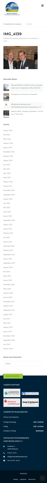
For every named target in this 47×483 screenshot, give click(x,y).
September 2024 (9, 195)
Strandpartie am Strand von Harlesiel (24, 94)
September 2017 (9, 310)
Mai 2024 (6, 207)
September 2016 (9, 340)
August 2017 (7, 314)
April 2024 (7, 212)
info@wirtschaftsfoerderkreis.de (17, 457)
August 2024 (7, 199)
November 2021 (9, 246)
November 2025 (9, 152)
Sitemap (15, 479)
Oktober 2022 (8, 233)
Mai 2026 (6, 135)
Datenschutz (31, 479)
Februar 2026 (8, 143)
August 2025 (7, 160)
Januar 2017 (7, 332)
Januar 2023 (7, 229)
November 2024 (9, 190)
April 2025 (7, 173)
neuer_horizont (20, 38)
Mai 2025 (6, 169)
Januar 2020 (7, 259)
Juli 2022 (6, 237)
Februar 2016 (8, 349)
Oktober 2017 (8, 306)
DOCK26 (24, 474)
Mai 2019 (6, 272)
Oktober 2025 (8, 156)
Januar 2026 (7, 147)
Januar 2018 (7, 297)
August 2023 (7, 225)
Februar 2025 (8, 182)
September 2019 (9, 263)
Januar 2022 (7, 242)
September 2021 (9, 254)
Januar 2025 (7, 186)
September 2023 (9, 220)
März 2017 (7, 323)
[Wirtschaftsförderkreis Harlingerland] (12, 9)
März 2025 (7, 177)
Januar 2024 (7, 216)
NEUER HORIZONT (13, 376)
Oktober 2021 (8, 250)
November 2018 (9, 284)
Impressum (23, 479)
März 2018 (7, 289)
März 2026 (7, 139)
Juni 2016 (6, 344)
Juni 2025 (6, 165)
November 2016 (9, 336)
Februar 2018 (8, 293)
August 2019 (7, 267)
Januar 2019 (7, 280)
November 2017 (9, 302)
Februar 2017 (8, 327)
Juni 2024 (6, 203)
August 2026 (7, 130)
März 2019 (7, 276)
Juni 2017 (6, 319)
